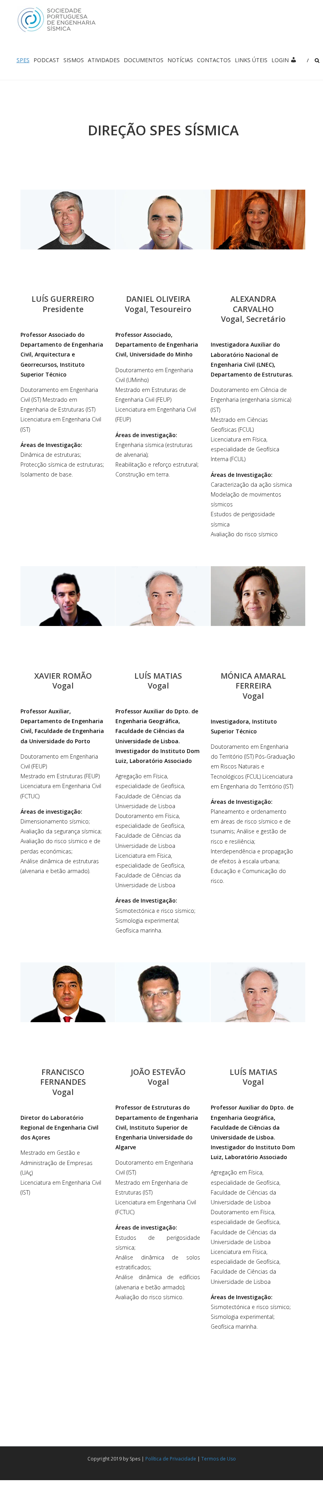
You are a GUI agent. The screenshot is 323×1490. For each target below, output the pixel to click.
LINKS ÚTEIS (251, 60)
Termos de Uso (218, 1458)
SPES (23, 60)
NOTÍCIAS (180, 60)
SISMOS (73, 60)
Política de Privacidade (170, 1458)
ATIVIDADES (104, 60)
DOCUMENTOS (143, 60)
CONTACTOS (214, 60)
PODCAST (46, 60)
